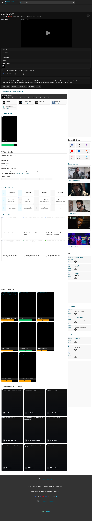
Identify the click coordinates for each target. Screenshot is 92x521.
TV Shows (35, 486)
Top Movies (72, 306)
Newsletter (79, 158)
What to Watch (52, 486)
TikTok (72, 158)
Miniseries (5, 140)
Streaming (40, 486)
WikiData (18, 173)
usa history (22, 178)
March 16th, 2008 (13, 70)
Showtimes (45, 486)
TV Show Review (78, 275)
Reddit (7, 74)
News (61, 486)
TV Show (14, 16)
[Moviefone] (10, 2)
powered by (4, 95)
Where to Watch (11, 91)
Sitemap (42, 491)
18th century (10, 178)
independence (35, 178)
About (32, 491)
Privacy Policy (56, 491)
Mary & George (5, 348)
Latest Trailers (73, 164)
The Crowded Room (24, 348)
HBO (18, 16)
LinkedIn (79, 152)
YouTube (72, 152)
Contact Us (37, 491)
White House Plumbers (42, 348)
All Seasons (5, 113)
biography (4, 178)
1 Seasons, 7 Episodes (28, 70)
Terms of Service (48, 491)
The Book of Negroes (6, 378)
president (17, 178)
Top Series (71, 335)
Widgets (86, 158)
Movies (29, 486)
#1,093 (5, 16)
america (41, 178)
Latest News (6, 214)
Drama (20, 70)
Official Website (25, 173)
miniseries (29, 178)
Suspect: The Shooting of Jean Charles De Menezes (28, 378)
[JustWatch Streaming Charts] (2, 16)
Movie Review (77, 259)
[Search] (73, 2)
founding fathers (48, 178)
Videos (57, 486)
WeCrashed (40, 318)
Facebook (3, 74)
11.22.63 (21, 318)
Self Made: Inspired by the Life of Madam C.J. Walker (10, 318)
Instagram (86, 146)
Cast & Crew (6, 187)
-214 (10, 16)
